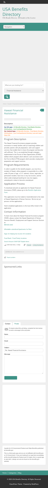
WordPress (35, 484)
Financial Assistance (18, 104)
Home (4, 104)
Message (7, 354)
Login (43, 2)
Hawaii (9, 104)
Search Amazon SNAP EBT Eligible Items (16, 241)
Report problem (11, 257)
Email (6, 341)
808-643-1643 (8, 225)
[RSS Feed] (4, 2)
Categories (12, 473)
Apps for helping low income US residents (17, 234)
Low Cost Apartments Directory (22, 133)
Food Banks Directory (34, 127)
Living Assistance (38, 245)
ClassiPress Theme (15, 484)
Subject (6, 347)
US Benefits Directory (20, 127)
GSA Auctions (8, 129)
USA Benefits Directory (15, 11)
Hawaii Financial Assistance (13, 112)
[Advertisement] (24, 56)
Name (6, 334)
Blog (19, 473)
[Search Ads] (7, 97)
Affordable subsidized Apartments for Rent (17, 229)
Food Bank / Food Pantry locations (15, 238)
